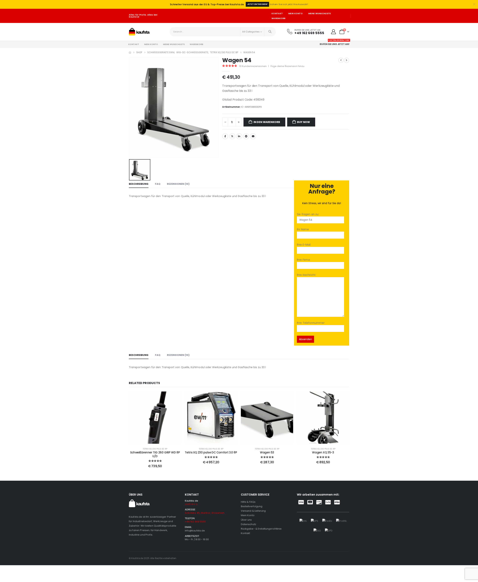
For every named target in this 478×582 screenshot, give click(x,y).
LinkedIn (239, 136)
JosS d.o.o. (191, 504)
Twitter (232, 136)
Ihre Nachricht (306, 275)
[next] (346, 60)
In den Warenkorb (267, 122)
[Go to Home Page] (130, 52)
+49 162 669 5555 (195, 521)
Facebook (225, 136)
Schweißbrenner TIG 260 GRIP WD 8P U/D (155, 454)
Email (253, 136)
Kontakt (277, 13)
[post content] (155, 417)
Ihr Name (303, 229)
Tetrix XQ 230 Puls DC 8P (155, 448)
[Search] (270, 31)
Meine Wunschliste (319, 13)
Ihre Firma (303, 260)
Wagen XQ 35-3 (323, 452)
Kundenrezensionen (253, 66)
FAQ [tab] (157, 184)
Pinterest (246, 136)
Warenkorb (278, 18)
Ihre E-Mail (304, 244)
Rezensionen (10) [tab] (178, 184)
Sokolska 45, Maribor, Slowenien (204, 513)
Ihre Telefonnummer (311, 323)
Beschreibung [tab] (138, 184)
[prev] (341, 60)
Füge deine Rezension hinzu (287, 66)
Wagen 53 (267, 452)
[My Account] (333, 31)
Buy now (303, 122)
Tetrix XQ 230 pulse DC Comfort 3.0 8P (211, 452)
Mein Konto (295, 13)
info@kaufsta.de (195, 530)
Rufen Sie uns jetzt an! (335, 43)
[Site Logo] (139, 31)
